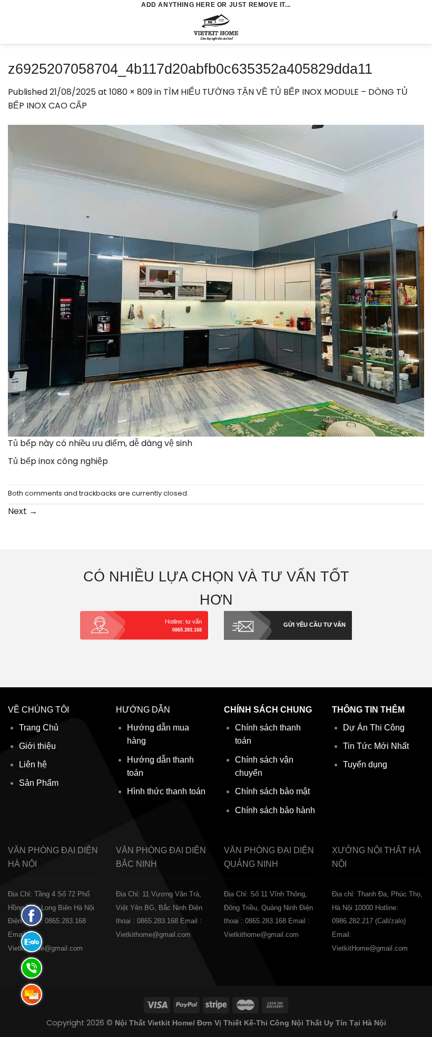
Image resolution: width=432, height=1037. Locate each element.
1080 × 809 (130, 92)
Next (22, 511)
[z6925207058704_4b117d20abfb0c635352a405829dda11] (216, 280)
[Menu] (14, 27)
